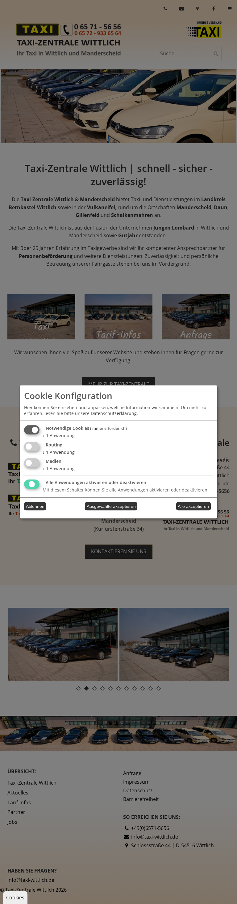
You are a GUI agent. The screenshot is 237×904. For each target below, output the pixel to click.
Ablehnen (35, 506)
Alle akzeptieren (193, 506)
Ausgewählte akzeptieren (111, 506)
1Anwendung (59, 435)
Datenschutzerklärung (114, 413)
